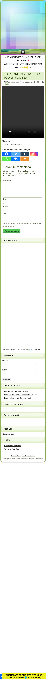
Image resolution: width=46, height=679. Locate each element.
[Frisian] (18, 270)
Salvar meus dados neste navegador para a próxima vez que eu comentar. (22, 224)
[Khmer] (9, 294)
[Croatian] (9, 262)
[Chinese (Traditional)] (18, 258)
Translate (36, 349)
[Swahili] (5, 334)
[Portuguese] (5, 318)
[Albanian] (9, 246)
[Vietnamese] (13, 342)
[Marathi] (5, 310)
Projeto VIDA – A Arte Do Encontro (16, 398)
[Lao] (9, 298)
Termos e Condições (11, 449)
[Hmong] (13, 282)
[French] (13, 270)
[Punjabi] (9, 318)
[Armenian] (5, 250)
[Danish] (18, 262)
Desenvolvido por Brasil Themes (23, 456)
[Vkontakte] (15, 159)
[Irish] (18, 286)
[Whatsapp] (6, 159)
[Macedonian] (13, 302)
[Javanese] (13, 290)
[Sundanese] (18, 330)
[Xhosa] (5, 346)
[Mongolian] (9, 310)
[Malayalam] (5, 306)
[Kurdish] (18, 294)
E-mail (6, 206)
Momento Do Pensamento (13, 391)
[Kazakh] (5, 294)
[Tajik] (13, 334)
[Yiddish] (9, 346)
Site (4, 213)
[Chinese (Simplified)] (13, 258)
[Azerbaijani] (9, 250)
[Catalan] (18, 254)
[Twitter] (15, 154)
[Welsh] (18, 342)
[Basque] (13, 250)
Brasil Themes (23, 462)
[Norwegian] (5, 314)
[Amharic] (13, 246)
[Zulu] (18, 346)
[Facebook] (6, 154)
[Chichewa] (9, 258)
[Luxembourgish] (9, 302)
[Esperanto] (13, 266)
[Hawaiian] (18, 278)
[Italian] (5, 290)
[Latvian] (18, 298)
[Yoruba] (13, 346)
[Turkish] (13, 338)
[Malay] (9, 306)
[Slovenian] (13, 326)
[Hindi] (9, 282)
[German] (13, 274)
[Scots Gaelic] (5, 330)
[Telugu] (5, 338)
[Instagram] (34, 154)
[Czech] (13, 262)
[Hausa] (13, 278)
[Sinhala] (5, 326)
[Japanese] (9, 290)
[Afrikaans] (5, 246)
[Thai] (9, 338)
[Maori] (18, 306)
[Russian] (18, 318)
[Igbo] (9, 286)
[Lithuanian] (5, 302)
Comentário (7, 180)
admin (6, 84)
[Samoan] (18, 326)
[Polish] (18, 314)
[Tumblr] (24, 154)
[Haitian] (9, 278)
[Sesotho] (13, 322)
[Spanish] (13, 330)
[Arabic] (18, 246)
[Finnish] (9, 270)
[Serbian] (5, 322)
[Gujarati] (5, 278)
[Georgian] (9, 274)
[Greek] (18, 274)
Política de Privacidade (12, 446)
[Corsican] (5, 262)
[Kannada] (18, 290)
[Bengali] (5, 254)
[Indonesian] (13, 286)
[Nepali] (18, 310)
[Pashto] (9, 314)
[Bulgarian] (13, 254)
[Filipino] (5, 270)
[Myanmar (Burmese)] (13, 310)
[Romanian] (13, 318)
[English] (9, 266)
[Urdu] (5, 342)
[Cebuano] (5, 258)
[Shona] (9, 322)
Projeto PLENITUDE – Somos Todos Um (18, 395)
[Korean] (13, 294)
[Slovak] (9, 326)
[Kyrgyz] (5, 298)
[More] (24, 159)
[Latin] (13, 298)
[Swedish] (9, 334)
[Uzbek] (9, 342)
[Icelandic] (5, 286)
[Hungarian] (18, 282)
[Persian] (13, 314)
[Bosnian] (9, 254)
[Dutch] (5, 266)
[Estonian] (18, 266)
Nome (5, 199)
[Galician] (5, 274)
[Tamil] (18, 334)
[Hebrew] (5, 282)
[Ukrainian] (18, 338)
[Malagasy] (18, 302)
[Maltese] (13, 306)
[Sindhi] (18, 322)
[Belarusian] (18, 250)
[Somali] (9, 330)
